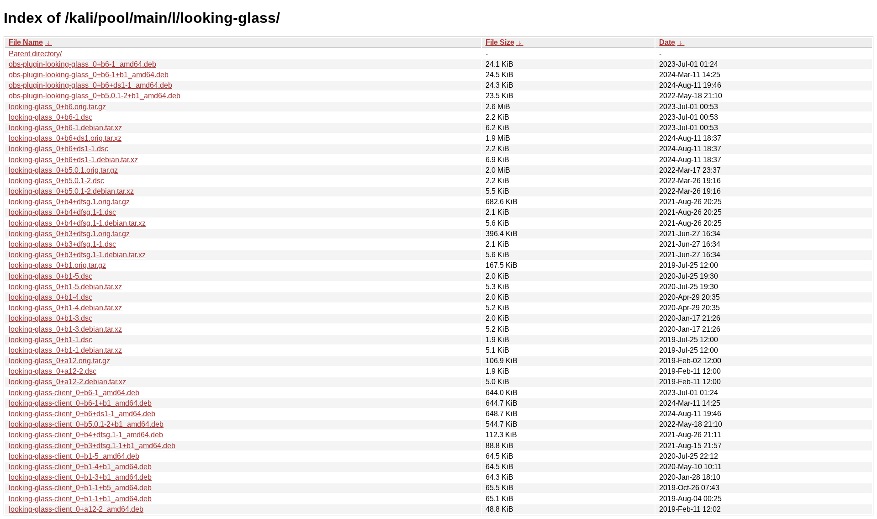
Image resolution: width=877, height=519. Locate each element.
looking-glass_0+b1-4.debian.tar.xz (65, 308)
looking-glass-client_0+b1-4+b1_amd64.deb (80, 467)
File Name (26, 42)
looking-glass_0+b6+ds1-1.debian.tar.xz (73, 160)
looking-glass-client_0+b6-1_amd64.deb (74, 393)
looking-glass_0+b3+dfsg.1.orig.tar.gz (69, 234)
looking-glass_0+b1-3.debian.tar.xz (65, 329)
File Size (500, 42)
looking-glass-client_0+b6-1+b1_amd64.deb (80, 403)
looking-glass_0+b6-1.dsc (50, 117)
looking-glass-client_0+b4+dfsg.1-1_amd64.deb (86, 435)
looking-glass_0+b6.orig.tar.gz (57, 107)
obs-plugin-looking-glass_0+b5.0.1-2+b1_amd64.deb (94, 96)
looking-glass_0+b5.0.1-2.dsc (56, 181)
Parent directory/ (35, 54)
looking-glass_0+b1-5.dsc (50, 276)
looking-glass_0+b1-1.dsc (50, 340)
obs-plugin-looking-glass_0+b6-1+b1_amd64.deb (89, 75)
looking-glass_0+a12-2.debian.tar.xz (67, 382)
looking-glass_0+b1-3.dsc (50, 318)
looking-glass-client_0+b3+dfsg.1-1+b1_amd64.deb (92, 446)
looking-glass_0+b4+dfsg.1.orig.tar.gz (69, 202)
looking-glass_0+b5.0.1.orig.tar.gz (63, 170)
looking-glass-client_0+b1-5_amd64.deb (74, 456)
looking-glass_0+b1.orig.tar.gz (57, 265)
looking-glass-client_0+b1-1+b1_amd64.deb (80, 499)
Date (667, 42)
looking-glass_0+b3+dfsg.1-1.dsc (62, 244)
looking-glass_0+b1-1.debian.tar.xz (65, 350)
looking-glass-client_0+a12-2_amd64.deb (76, 509)
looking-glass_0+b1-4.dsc (50, 297)
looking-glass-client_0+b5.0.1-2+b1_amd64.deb (86, 424)
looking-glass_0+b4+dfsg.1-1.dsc (62, 212)
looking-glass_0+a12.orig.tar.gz (59, 361)
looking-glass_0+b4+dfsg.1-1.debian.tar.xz (77, 223)
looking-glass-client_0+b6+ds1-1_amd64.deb (82, 414)
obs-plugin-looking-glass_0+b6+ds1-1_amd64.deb (90, 85)
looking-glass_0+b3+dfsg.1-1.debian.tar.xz (77, 255)
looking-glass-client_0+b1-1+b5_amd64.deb (80, 488)
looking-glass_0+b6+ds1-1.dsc (58, 149)
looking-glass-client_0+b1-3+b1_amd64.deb (80, 477)
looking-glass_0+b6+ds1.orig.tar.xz (65, 138)
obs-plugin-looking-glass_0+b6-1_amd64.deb (82, 64)
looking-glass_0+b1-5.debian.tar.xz (65, 287)
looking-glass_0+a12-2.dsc (52, 371)
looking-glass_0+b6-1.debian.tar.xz (65, 128)
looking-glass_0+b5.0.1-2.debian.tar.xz (71, 191)
